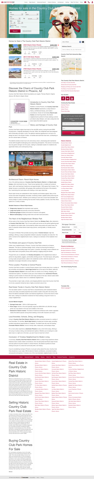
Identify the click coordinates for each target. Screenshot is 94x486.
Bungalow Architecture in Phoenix (68, 250)
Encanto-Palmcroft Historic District (68, 172)
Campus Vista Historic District (67, 151)
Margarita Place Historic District (68, 192)
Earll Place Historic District (66, 165)
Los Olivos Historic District (66, 188)
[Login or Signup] (92, 2)
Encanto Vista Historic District (67, 174)
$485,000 (55, 69)
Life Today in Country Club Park (68, 82)
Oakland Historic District (66, 201)
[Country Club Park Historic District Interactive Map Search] (71, 66)
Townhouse (23, 26)
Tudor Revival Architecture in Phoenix (69, 262)
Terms (38, 477)
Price (11, 16)
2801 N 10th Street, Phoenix (31, 57)
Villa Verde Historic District (66, 209)
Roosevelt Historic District (66, 207)
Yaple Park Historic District (67, 219)
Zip (26, 12)
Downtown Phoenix (65, 105)
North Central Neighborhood (67, 196)
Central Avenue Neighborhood (67, 153)
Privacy (42, 477)
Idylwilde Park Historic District (67, 184)
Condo (17, 26)
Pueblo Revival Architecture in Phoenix (69, 256)
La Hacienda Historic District (67, 186)
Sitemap (10, 471)
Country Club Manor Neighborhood (68, 159)
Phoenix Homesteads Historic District (69, 203)
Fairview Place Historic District (67, 178)
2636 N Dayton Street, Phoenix (32, 45)
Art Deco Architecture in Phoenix (68, 248)
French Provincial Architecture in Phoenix (70, 254)
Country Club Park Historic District (68, 161)
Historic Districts (66, 141)
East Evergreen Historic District (68, 169)
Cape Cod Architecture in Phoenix (68, 252)
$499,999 (54, 45)
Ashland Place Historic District (67, 147)
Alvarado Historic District (66, 143)
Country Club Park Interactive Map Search (70, 91)
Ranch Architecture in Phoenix (67, 258)
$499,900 (55, 57)
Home (12, 26)
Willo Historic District (65, 211)
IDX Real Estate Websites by (15, 477)
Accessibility (32, 477)
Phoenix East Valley (65, 111)
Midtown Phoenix (65, 107)
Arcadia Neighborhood (66, 145)
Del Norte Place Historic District (68, 163)
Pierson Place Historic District (67, 205)
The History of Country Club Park (68, 88)
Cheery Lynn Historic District (67, 155)
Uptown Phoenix (64, 109)
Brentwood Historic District (67, 149)
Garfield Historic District (66, 182)
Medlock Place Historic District (67, 194)
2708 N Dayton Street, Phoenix (32, 69)
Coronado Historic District (66, 157)
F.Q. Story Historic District (66, 180)
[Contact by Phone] (89, 2)
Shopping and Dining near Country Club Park (71, 86)
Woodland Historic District (66, 215)
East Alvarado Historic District (67, 167)
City (11, 12)
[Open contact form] (85, 2)
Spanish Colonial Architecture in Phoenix (70, 260)
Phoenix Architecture (67, 246)
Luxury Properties (65, 190)
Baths (18, 21)
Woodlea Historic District (66, 217)
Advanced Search (27, 31)
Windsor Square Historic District (68, 213)
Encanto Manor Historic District (68, 176)
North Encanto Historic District (67, 198)
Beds (11, 21)
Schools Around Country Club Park (68, 84)
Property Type (13, 25)
